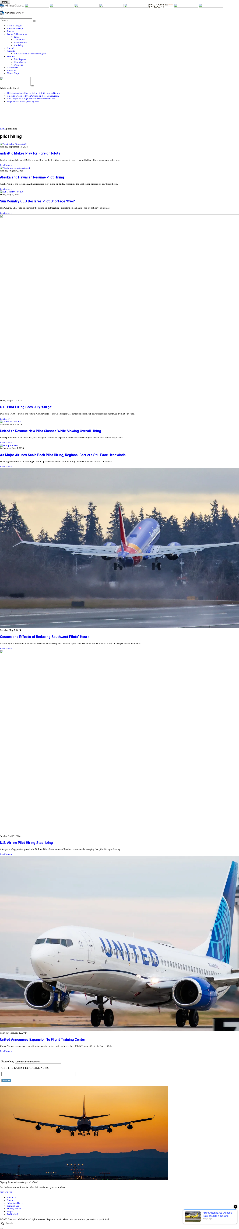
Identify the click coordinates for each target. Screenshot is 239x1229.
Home (3, 128)
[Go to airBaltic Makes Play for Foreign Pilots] (119, 144)
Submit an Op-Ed (15, 1203)
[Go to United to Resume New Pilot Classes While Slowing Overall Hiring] (119, 421)
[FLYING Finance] (211, 6)
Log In (10, 1211)
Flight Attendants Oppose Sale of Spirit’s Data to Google (33, 93)
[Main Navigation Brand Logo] (12, 14)
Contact (11, 1200)
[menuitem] (123, 25)
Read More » (6, 165)
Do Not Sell (12, 1214)
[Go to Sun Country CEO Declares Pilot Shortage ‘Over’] (119, 191)
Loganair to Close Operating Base (23, 101)
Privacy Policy (14, 1208)
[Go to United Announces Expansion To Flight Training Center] (119, 943)
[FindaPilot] (186, 6)
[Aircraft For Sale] (87, 6)
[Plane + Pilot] (161, 6)
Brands (5, 2)
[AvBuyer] (111, 6)
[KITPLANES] (136, 6)
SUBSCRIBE (6, 1192)
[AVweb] (62, 6)
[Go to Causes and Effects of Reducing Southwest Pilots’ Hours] (119, 548)
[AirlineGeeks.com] (12, 6)
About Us (11, 1197)
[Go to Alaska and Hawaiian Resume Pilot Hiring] (119, 168)
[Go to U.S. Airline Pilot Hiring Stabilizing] (119, 742)
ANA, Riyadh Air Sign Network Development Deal (31, 98)
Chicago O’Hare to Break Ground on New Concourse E (33, 95)
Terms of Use (13, 1206)
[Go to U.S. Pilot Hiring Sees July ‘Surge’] (119, 306)
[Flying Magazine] (37, 6)
